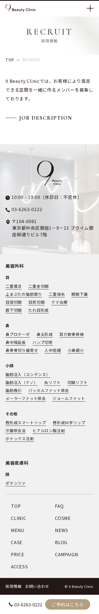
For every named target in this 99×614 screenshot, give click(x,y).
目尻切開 (36, 302)
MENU (17, 530)
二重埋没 (14, 286)
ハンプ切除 (42, 342)
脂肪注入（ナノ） (22, 382)
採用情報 (14, 586)
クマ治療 (59, 302)
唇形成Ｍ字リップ (69, 422)
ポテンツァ (16, 483)
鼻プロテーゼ (18, 334)
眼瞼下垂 (80, 294)
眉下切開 (14, 310)
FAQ (59, 506)
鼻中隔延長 (16, 342)
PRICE (17, 554)
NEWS (61, 530)
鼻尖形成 (45, 334)
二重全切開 (38, 286)
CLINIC (18, 518)
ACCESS (19, 566)
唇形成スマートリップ (26, 422)
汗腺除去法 (16, 430)
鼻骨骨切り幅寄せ (22, 350)
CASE (16, 542)
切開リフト (77, 382)
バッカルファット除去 (48, 390)
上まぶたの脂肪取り (24, 294)
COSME (63, 518)
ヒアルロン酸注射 (48, 430)
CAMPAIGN (66, 554)
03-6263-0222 (28, 604)
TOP (10, 59)
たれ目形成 (38, 310)
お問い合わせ (37, 586)
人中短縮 (53, 350)
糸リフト (52, 382)
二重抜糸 (57, 294)
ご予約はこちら (67, 604)
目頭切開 (14, 302)
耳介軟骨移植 (71, 334)
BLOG (61, 542)
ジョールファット (69, 398)
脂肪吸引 (14, 390)
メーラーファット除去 (26, 398)
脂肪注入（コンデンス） (28, 374)
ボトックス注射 (20, 438)
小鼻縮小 (76, 350)
